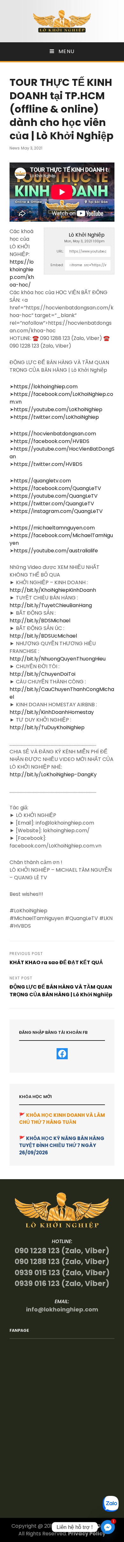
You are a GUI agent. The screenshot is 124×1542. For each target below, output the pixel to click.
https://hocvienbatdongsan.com (55, 433)
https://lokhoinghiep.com (46, 386)
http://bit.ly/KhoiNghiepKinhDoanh (53, 590)
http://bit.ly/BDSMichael (40, 620)
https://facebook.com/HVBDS (51, 441)
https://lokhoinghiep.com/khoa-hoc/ (22, 273)
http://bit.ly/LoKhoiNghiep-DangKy (53, 774)
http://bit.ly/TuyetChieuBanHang (51, 605)
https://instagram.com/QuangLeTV (58, 511)
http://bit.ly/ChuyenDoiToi (42, 674)
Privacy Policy (87, 1533)
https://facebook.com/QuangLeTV (57, 488)
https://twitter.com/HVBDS (48, 464)
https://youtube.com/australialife (56, 550)
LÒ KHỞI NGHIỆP (92, 1526)
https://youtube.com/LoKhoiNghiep (58, 409)
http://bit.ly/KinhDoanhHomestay (52, 712)
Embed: (57, 264)
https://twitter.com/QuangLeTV (54, 503)
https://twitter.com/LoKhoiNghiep (56, 417)
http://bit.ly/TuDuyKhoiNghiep (47, 727)
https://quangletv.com (42, 480)
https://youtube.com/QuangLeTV (56, 496)
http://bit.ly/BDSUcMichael (43, 636)
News (15, 148)
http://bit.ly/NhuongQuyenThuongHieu (58, 658)
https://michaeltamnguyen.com (54, 527)
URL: (60, 251)
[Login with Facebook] (62, 1053)
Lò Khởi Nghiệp (87, 235)
